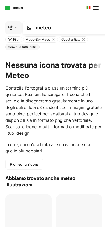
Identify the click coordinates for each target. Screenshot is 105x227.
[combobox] (88, 8)
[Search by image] (29, 27)
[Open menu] (96, 8)
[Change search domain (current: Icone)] (13, 27)
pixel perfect (28, 113)
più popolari (30, 151)
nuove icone (71, 144)
